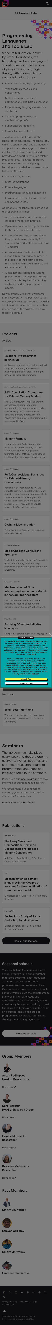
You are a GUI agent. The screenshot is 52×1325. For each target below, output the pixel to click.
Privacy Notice (11, 667)
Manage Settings (26, 683)
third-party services (21, 669)
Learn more (31, 654)
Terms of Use (31, 667)
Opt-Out (35, 674)
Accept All (26, 679)
